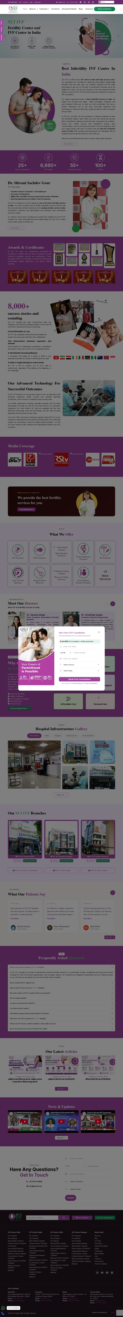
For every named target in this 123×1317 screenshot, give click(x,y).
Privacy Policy (76, 683)
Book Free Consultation (80, 679)
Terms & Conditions (90, 683)
